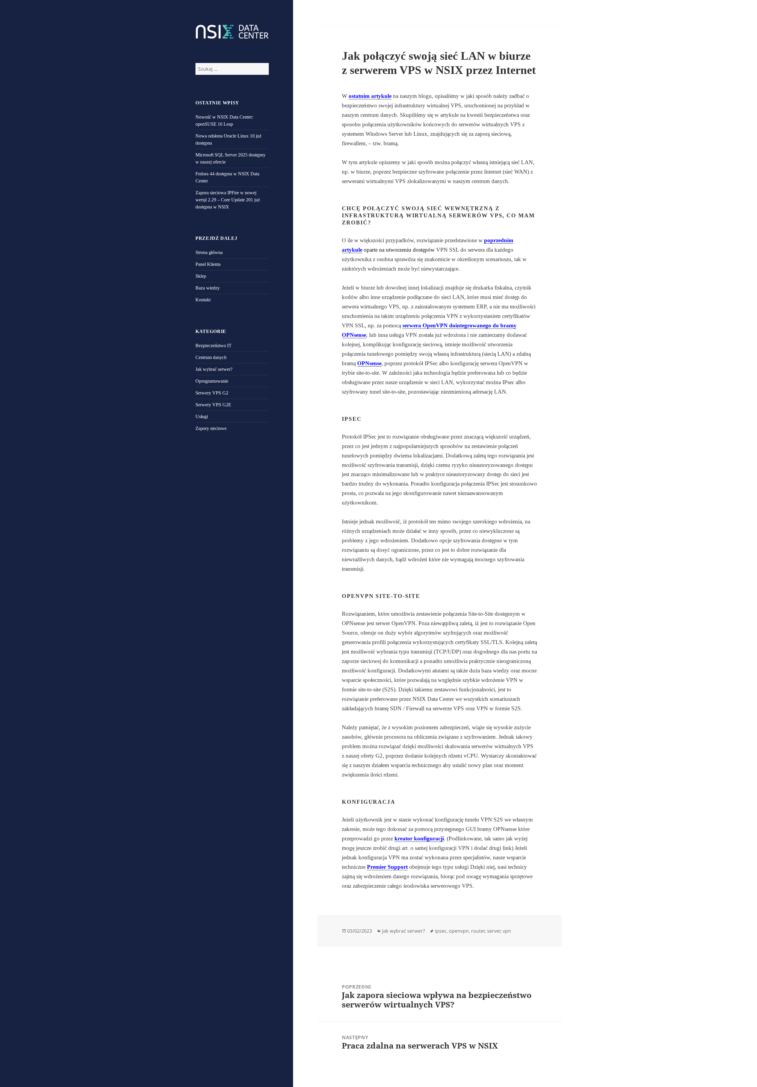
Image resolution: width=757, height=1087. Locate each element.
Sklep (200, 276)
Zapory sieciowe (211, 428)
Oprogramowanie (211, 381)
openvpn (459, 931)
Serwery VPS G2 (211, 392)
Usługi (201, 416)
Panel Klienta (208, 264)
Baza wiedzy (207, 287)
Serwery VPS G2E (213, 404)
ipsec (441, 931)
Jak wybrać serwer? (213, 369)
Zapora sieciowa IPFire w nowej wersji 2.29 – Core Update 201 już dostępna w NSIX (227, 199)
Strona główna (209, 252)
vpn (507, 931)
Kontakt (203, 299)
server (493, 931)
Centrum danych (211, 357)
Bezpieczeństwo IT (213, 345)
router (478, 931)
